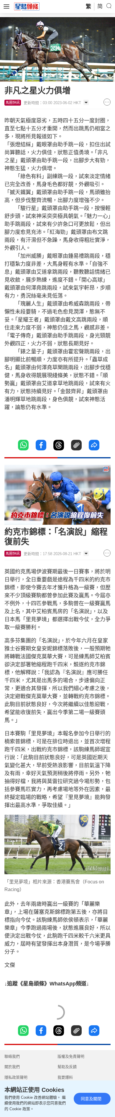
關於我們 (12, 1066)
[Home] (27, 6)
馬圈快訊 (13, 102)
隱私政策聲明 (15, 1077)
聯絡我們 (12, 1056)
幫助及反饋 (67, 1066)
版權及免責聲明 (71, 1056)
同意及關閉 (91, 1098)
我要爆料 (65, 1077)
